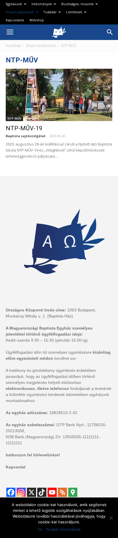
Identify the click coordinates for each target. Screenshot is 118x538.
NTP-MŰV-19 (24, 128)
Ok (40, 529)
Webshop (37, 20)
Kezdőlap (13, 45)
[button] (110, 32)
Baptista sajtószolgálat (26, 136)
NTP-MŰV (14, 118)
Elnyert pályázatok (20, 12)
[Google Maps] (72, 492)
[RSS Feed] (62, 492)
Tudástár (50, 12)
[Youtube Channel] (52, 492)
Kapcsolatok (15, 20)
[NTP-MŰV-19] (59, 95)
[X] (31, 492)
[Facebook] (10, 492)
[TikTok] (41, 492)
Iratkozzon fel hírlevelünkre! (33, 455)
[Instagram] (21, 492)
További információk (63, 529)
